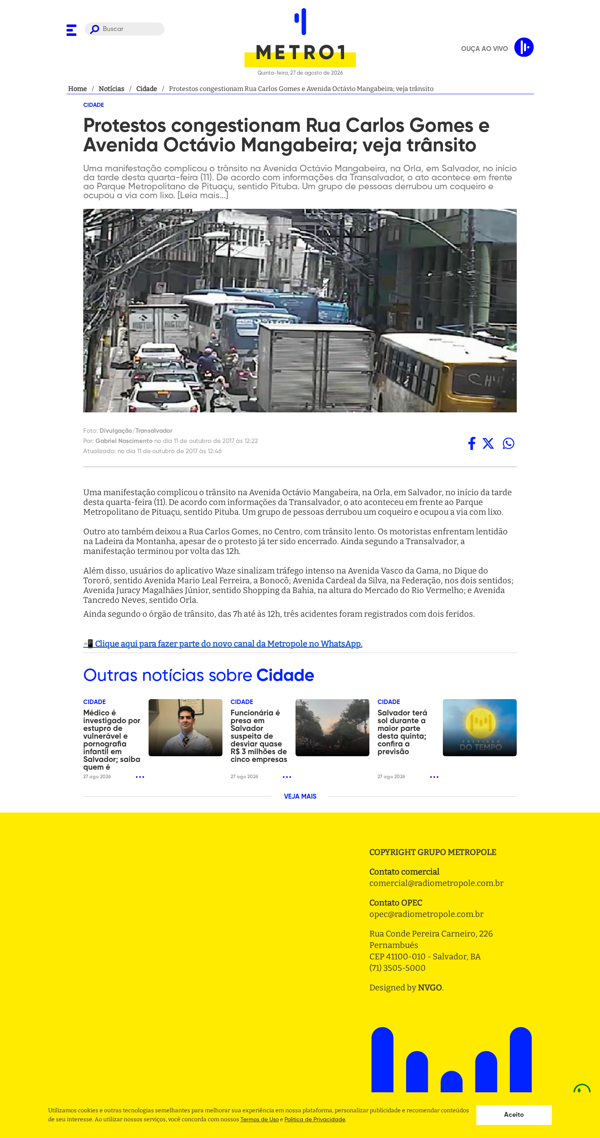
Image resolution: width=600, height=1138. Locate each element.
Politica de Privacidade (314, 1120)
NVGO (430, 987)
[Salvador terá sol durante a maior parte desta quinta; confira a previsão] (480, 727)
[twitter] (488, 443)
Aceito (514, 1115)
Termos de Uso (259, 1120)
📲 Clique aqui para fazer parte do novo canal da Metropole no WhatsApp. (222, 644)
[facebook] (472, 443)
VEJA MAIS (300, 797)
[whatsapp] (508, 443)
